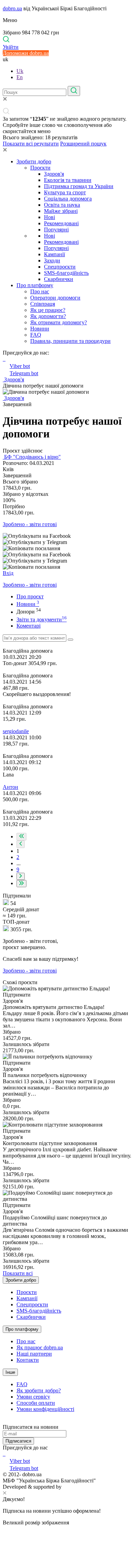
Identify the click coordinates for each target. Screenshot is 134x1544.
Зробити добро (33, 161)
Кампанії (54, 254)
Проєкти (40, 168)
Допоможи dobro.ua (26, 53)
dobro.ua (12, 8)
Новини (39, 328)
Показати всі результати (31, 143)
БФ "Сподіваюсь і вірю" (32, 457)
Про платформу (34, 285)
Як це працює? (47, 310)
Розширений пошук (83, 143)
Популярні (56, 229)
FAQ (35, 335)
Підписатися (18, 1441)
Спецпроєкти (60, 267)
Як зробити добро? (38, 1390)
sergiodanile (16, 731)
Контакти (27, 1360)
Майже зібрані (61, 211)
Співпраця (42, 304)
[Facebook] (3, 1454)
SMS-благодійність (66, 273)
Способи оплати (35, 1403)
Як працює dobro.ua (39, 1347)
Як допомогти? (48, 316)
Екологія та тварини (67, 180)
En (19, 77)
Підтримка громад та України (78, 186)
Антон (10, 787)
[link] (67, 536)
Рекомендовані (61, 223)
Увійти (11, 47)
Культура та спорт (65, 192)
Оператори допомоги (55, 298)
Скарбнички (58, 279)
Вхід (8, 573)
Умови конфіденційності (45, 1409)
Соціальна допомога (68, 199)
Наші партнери (34, 1354)
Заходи (52, 260)
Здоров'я (54, 174)
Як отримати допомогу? (58, 322)
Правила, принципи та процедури (70, 341)
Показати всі (18, 1273)
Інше (10, 1372)
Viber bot (20, 366)
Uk (19, 71)
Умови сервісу (33, 1397)
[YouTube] (4, 1454)
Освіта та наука (62, 205)
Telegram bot (24, 373)
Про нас (39, 291)
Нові (49, 217)
